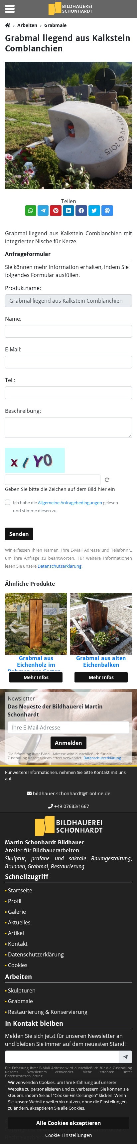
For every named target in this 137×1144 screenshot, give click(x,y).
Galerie (17, 911)
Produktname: (23, 288)
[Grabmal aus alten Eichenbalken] (101, 624)
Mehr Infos (36, 677)
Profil (14, 901)
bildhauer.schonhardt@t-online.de (71, 793)
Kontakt (18, 943)
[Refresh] (107, 480)
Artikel (16, 933)
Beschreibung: (23, 410)
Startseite (20, 890)
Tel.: (10, 380)
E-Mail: (13, 349)
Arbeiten (27, 25)
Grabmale (55, 25)
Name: (13, 318)
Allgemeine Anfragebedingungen (70, 503)
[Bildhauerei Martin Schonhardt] (70, 8)
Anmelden (68, 743)
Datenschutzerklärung (59, 566)
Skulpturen (22, 990)
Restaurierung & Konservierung (47, 1012)
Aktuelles (19, 922)
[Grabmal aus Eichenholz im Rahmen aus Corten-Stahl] (36, 624)
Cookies (18, 965)
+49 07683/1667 (71, 806)
